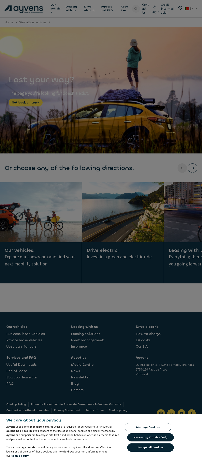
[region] (101, 437)
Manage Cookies (148, 427)
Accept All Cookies (150, 447)
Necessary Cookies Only (150, 437)
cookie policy (20, 456)
